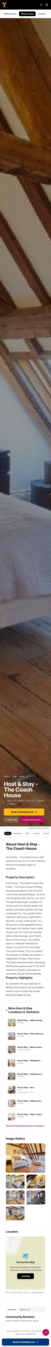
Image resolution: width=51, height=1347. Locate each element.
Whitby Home (10, 14)
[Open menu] (46, 4)
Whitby (7, 776)
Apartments (18, 833)
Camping (36, 833)
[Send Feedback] (45, 1332)
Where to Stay (27, 14)
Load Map (25, 1276)
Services (42, 14)
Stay (15, 776)
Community (12, 1310)
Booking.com (25, 1310)
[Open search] (41, 5)
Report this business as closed (39, 828)
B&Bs (27, 833)
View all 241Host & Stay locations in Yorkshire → (25, 1126)
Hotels (8, 833)
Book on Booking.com (22, 812)
